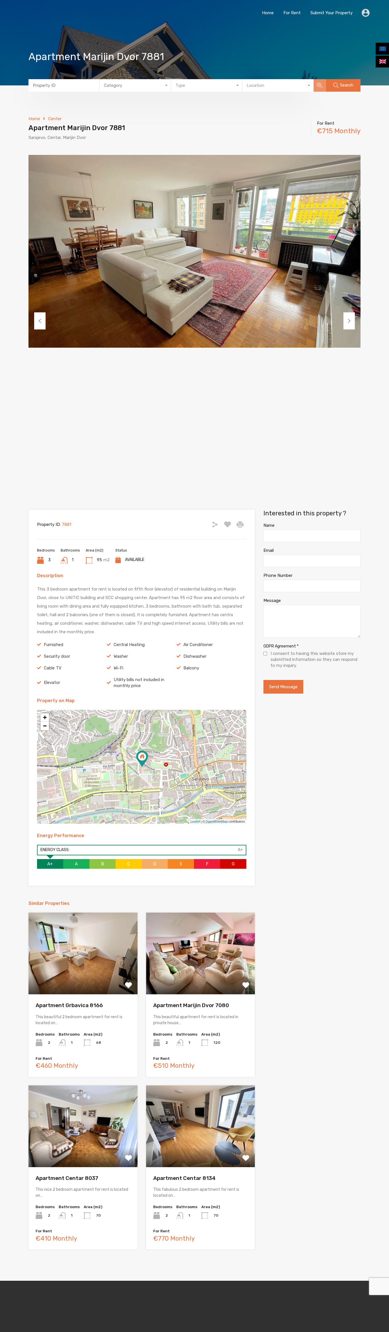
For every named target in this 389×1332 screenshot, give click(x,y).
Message (272, 600)
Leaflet (195, 821)
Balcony (191, 668)
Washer (121, 656)
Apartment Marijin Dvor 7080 (191, 1005)
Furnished (53, 644)
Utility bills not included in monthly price (139, 682)
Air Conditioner (198, 644)
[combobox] (135, 85)
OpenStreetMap (217, 821)
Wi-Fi (118, 668)
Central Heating (129, 644)
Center (55, 118)
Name (269, 525)
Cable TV (53, 668)
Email (268, 550)
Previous (40, 320)
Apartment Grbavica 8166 (69, 1005)
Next (349, 320)
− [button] (45, 725)
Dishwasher (194, 656)
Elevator (52, 682)
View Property (83, 978)
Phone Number (277, 575)
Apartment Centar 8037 (67, 1178)
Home (268, 12)
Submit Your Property (331, 12)
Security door (57, 656)
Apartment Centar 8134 (184, 1178)
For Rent (292, 12)
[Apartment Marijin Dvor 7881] (142, 759)
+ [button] (45, 717)
